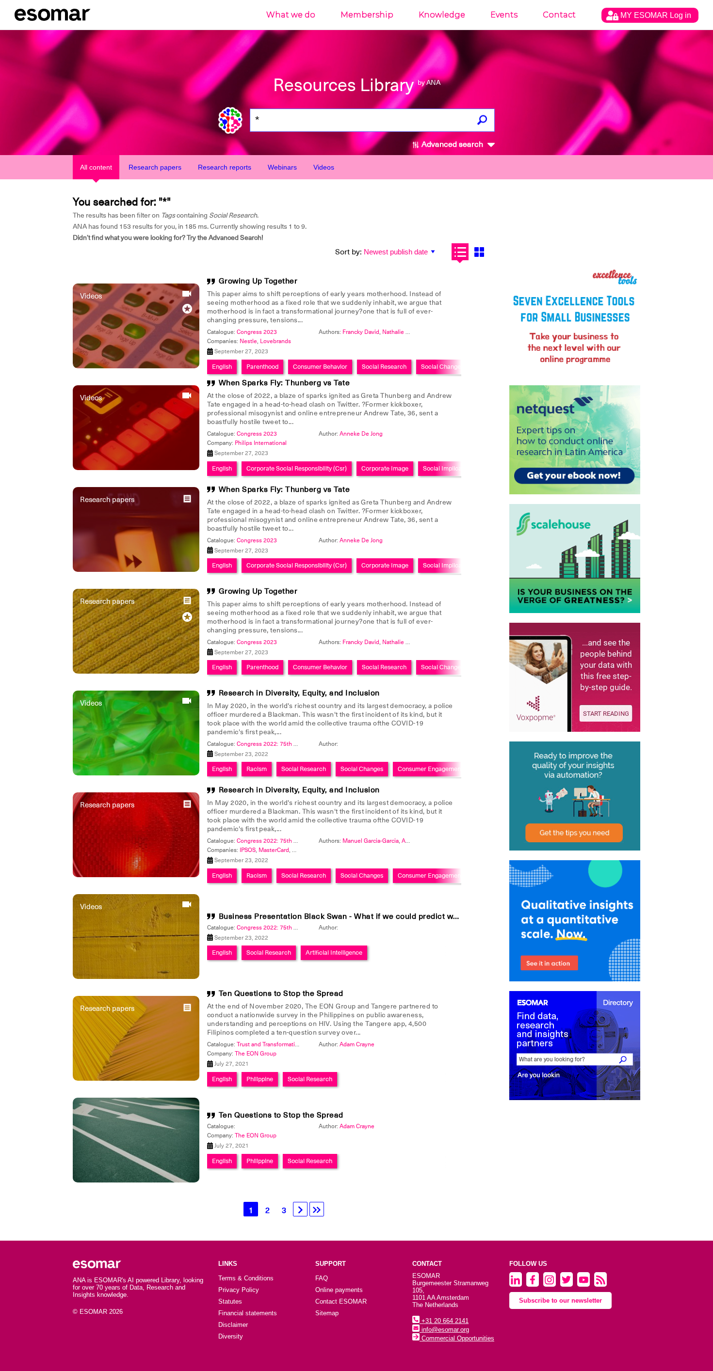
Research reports (224, 167)
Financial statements (247, 1313)
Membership (366, 14)
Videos (323, 167)
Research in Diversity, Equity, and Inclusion (299, 693)
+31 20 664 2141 (444, 1320)
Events (504, 14)
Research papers (155, 167)
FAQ (321, 1278)
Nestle (248, 341)
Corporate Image (384, 468)
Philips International (261, 443)
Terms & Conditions (246, 1278)
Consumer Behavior (320, 366)
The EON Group (255, 1053)
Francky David (360, 332)
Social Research (384, 366)
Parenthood (262, 366)
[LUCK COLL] (574, 558)
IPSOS (248, 850)
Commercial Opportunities (457, 1338)
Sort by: (348, 252)
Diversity (230, 1336)
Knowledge (442, 14)
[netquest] (574, 439)
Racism (256, 769)
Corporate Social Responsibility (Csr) (296, 468)
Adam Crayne (357, 1044)
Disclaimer (233, 1324)
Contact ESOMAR (341, 1301)
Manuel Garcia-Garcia (370, 841)
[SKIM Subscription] (574, 796)
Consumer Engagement (430, 769)
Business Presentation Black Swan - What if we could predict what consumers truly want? (385, 916)
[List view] (460, 251)
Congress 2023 (257, 332)
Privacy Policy (238, 1289)
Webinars (282, 167)
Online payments (339, 1289)
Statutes (230, 1301)
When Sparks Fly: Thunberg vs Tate (284, 383)
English (222, 366)
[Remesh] (574, 920)
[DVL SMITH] (574, 321)
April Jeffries (418, 841)
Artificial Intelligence (334, 952)
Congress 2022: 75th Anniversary (280, 744)
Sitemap (327, 1313)
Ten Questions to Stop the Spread (281, 993)
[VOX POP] (574, 677)
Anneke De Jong (361, 434)
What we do (290, 14)
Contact (559, 14)
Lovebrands (275, 341)
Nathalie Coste (401, 332)
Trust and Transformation (269, 1044)
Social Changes (442, 366)
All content (96, 167)
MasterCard (274, 850)
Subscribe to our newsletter (560, 1300)
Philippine (259, 1079)
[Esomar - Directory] (574, 1045)
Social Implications (449, 468)
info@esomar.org (444, 1329)
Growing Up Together (258, 281)
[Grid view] (478, 251)
